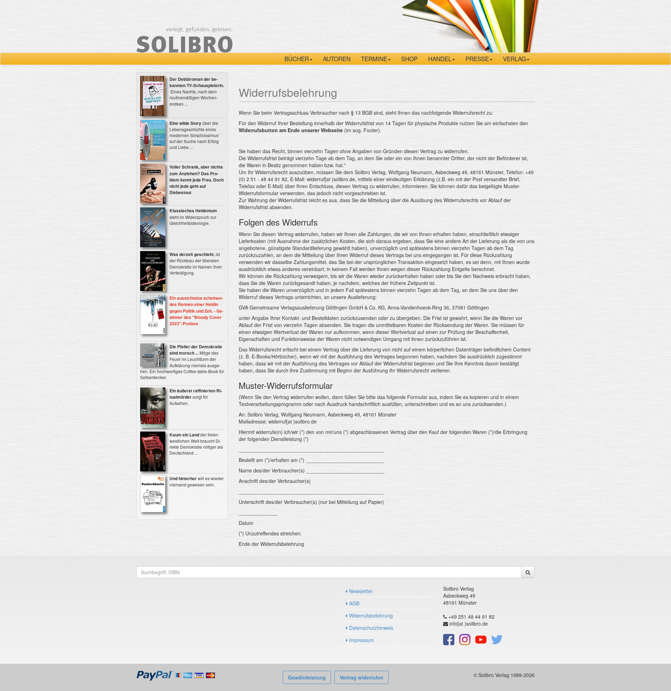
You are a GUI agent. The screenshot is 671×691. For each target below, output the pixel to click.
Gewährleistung (307, 677)
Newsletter (360, 590)
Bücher (296, 58)
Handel (440, 58)
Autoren (337, 58)
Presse (477, 58)
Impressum (361, 639)
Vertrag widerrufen (361, 677)
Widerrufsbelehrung (370, 615)
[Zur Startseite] (184, 25)
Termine (374, 58)
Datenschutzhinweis (370, 627)
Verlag (514, 58)
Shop (409, 58)
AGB (353, 603)
